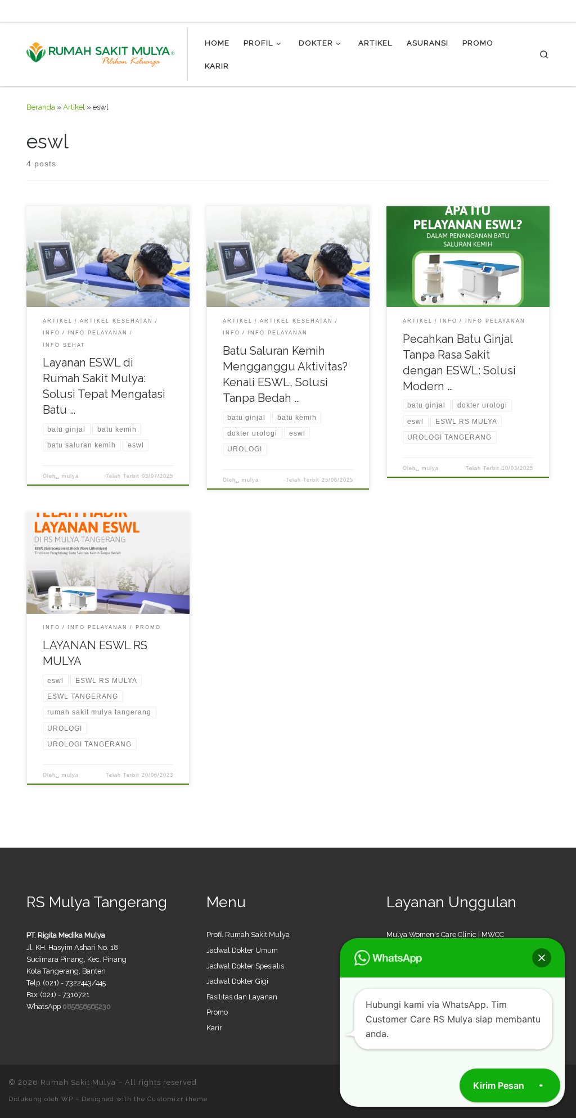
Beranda (40, 106)
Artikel (74, 106)
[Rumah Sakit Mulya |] (107, 53)
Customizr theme (177, 1099)
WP (67, 1099)
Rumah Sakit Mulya (78, 1082)
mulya (70, 476)
